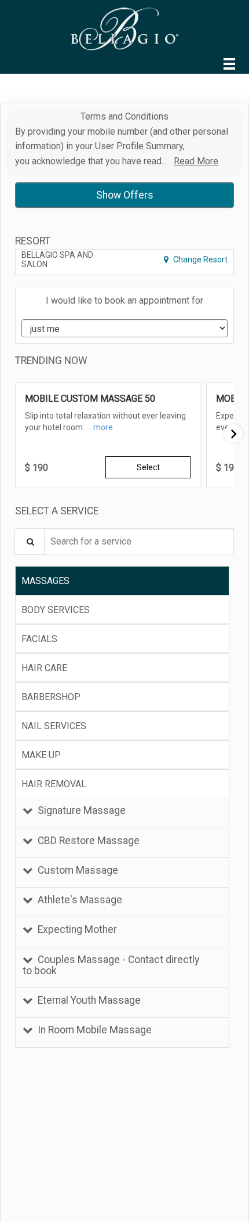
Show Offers (124, 195)
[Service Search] (29, 541)
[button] (103, 427)
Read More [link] (196, 161)
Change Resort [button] (199, 259)
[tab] (122, 580)
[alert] (124, 142)
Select (148, 467)
